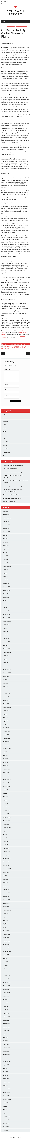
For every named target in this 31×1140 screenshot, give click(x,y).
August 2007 (6, 1102)
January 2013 (6, 896)
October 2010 (6, 989)
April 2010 (5, 1009)
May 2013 (5, 882)
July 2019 (5, 659)
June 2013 (5, 879)
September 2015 (7, 786)
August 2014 (6, 831)
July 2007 (5, 1106)
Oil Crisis (24, 347)
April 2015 (5, 803)
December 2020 (7, 614)
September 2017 (7, 707)
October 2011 (6, 948)
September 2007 (7, 1099)
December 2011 (6, 941)
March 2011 (6, 972)
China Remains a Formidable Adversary (12, 472)
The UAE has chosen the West (10, 468)
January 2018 (6, 696)
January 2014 (6, 855)
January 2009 (6, 1051)
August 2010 (6, 996)
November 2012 (7, 903)
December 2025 (7, 514)
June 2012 (5, 920)
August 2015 (6, 789)
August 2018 (6, 676)
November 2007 (7, 1092)
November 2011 (6, 944)
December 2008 (7, 1054)
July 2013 (5, 875)
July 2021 (5, 600)
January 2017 (6, 734)
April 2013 (5, 886)
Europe (4, 428)
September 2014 (7, 827)
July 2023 (5, 552)
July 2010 (5, 999)
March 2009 (6, 1044)
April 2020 (5, 635)
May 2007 (5, 1113)
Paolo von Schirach (21, 26)
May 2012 (5, 923)
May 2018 (5, 686)
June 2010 (5, 1003)
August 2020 (6, 624)
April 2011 (5, 968)
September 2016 (7, 748)
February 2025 (6, 525)
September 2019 (7, 652)
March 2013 (6, 889)
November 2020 (7, 617)
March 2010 (6, 1013)
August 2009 (6, 1030)
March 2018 (6, 690)
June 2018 (5, 683)
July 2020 (5, 628)
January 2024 (6, 545)
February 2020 (6, 641)
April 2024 (5, 542)
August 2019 (6, 655)
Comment (8, 369)
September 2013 (7, 868)
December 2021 (7, 586)
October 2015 (6, 782)
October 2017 (6, 703)
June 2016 (5, 755)
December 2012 (7, 899)
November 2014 (7, 820)
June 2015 (5, 796)
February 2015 (6, 810)
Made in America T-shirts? (9, 501)
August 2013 (6, 872)
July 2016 (5, 752)
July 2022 (5, 573)
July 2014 (5, 834)
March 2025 (6, 521)
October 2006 (6, 1123)
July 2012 (5, 917)
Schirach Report (15, 12)
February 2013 (6, 893)
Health (4, 431)
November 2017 (7, 700)
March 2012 (6, 930)
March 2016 (6, 765)
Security (5, 445)
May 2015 (5, 800)
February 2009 (6, 1047)
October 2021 (6, 593)
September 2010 (7, 992)
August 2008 (6, 1064)
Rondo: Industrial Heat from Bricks (11, 494)
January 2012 (6, 937)
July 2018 (5, 679)
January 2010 (6, 1020)
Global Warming (16, 347)
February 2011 (6, 975)
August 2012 (6, 913)
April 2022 (5, 580)
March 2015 (6, 807)
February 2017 (6, 731)
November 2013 (7, 862)
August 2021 (6, 597)
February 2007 (6, 1116)
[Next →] (28, 353)
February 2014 (6, 851)
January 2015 (6, 813)
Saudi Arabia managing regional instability (13, 465)
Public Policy (23, 344)
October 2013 (6, 865)
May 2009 (5, 1040)
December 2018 (7, 669)
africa (4, 414)
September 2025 (7, 518)
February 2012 (6, 934)
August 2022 (6, 569)
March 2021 (6, 607)
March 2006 (6, 1126)
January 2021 (6, 611)
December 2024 (7, 531)
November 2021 (7, 590)
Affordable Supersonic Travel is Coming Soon (13, 486)
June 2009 (5, 1037)
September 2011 (7, 951)
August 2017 (6, 710)
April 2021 (5, 604)
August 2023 (6, 549)
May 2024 (5, 538)
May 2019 (5, 662)
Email (7, 389)
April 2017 (5, 724)
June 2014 (5, 837)
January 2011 (6, 979)
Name (7, 384)
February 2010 (6, 1016)
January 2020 (6, 645)
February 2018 (6, 693)
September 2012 (7, 910)
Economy (4, 344)
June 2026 (5, 511)
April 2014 (5, 844)
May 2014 (5, 841)
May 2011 (5, 965)
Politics (4, 438)
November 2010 (7, 985)
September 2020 (7, 621)
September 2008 (7, 1061)
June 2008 (5, 1068)
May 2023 (5, 559)
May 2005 (5, 1130)
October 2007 (6, 1095)
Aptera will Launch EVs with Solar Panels (12, 498)
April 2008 (5, 1075)
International (15, 344)
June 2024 (5, 535)
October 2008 (6, 1058)
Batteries (7, 346)
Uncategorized (6, 452)
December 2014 (7, 817)
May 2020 (5, 631)
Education (5, 421)
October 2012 (6, 906)
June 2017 (5, 717)
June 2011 (5, 961)
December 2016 (7, 738)
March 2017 (6, 727)
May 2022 (5, 576)
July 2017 (5, 714)
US (28, 344)
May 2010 (5, 1006)
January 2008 (6, 1085)
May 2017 (5, 721)
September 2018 (7, 672)
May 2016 (5, 758)
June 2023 (5, 555)
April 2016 (5, 762)
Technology (5, 448)
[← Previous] (3, 353)
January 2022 (6, 583)
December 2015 (7, 776)
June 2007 (5, 1109)
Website (7, 395)
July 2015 (5, 793)
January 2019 (6, 666)
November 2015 (7, 779)
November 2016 (7, 741)
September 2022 (7, 566)
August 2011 (6, 954)
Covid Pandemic (15, 346)
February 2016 (6, 769)
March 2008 (6, 1078)
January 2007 (6, 1120)
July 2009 (5, 1034)
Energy (9, 344)
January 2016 (6, 772)
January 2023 (6, 562)
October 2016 (6, 745)
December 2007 (7, 1089)
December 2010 (7, 982)
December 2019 (7, 648)
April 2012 (5, 927)
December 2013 (7, 858)
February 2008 (6, 1082)
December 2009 (7, 1023)
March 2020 (6, 638)
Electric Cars (23, 346)
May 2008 (5, 1071)
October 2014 (6, 824)
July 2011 (5, 958)
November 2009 (7, 1027)
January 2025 (6, 528)
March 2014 (6, 848)
